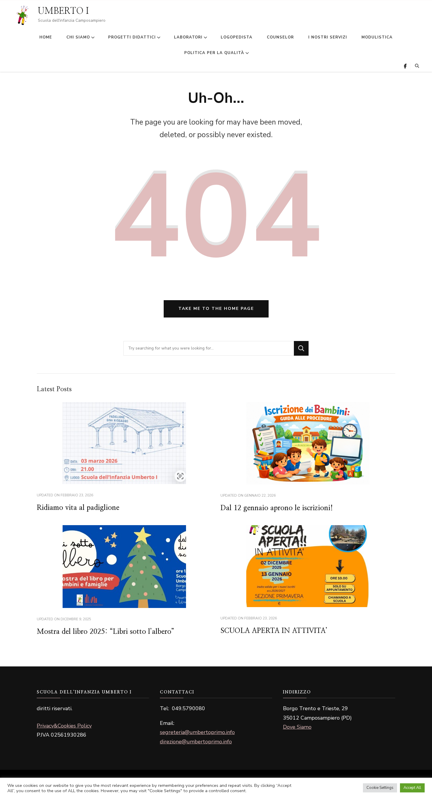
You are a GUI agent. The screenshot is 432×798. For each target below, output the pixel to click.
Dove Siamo (297, 726)
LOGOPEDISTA (236, 37)
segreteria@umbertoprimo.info (197, 732)
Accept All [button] (412, 787)
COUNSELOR (280, 37)
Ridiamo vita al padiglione (78, 507)
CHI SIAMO (78, 37)
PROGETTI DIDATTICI (132, 37)
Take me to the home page (216, 308)
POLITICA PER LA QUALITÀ (214, 53)
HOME (45, 37)
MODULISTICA (377, 37)
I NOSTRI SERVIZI (327, 37)
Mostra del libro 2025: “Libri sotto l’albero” (105, 631)
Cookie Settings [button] (380, 787)
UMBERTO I (63, 11)
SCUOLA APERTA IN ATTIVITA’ (273, 630)
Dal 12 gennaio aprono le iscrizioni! (276, 508)
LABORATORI (188, 37)
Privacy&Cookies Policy (64, 725)
